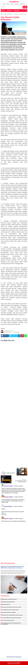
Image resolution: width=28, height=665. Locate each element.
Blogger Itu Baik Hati (5, 604)
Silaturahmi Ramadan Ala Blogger (8, 612)
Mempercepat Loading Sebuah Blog (8, 599)
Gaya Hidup (16, 10)
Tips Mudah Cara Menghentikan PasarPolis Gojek (11, 615)
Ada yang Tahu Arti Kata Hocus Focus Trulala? (11, 607)
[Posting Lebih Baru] (3, 468)
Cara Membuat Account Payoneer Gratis (9, 609)
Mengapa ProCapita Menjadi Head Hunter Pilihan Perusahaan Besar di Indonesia (12, 567)
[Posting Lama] (25, 476)
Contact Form (22, 4)
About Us (9, 10)
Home (4, 4)
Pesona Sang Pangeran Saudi (7, 620)
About (8, 4)
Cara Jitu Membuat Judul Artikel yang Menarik (11, 617)
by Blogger (17, 663)
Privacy (11, 4)
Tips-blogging (17, 332)
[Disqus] (14, 502)
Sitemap (16, 4)
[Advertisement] (14, 405)
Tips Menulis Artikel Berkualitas (10, 18)
